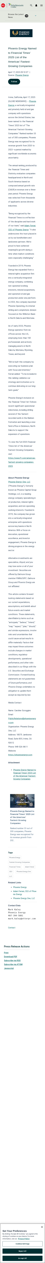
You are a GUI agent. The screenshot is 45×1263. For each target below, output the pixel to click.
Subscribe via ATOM (13, 964)
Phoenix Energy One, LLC (24, 898)
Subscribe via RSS (12, 960)
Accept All (22, 1258)
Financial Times (15, 867)
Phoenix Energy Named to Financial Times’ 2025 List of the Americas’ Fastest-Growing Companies (22, 817)
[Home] (12, 5)
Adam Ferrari (29, 867)
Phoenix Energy (22, 75)
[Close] (42, 1227)
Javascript (9, 968)
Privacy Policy (24, 1239)
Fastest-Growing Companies (19, 862)
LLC (10, 876)
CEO (10, 871)
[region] (22, 1243)
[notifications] (36, 5)
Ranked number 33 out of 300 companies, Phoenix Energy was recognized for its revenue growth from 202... (22, 834)
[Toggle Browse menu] (35, 15)
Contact (11, 927)
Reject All (22, 1251)
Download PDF (10, 956)
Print (6, 953)
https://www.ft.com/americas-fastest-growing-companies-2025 (22, 462)
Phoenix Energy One (24, 871)
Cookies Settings (22, 1244)
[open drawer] (41, 5)
